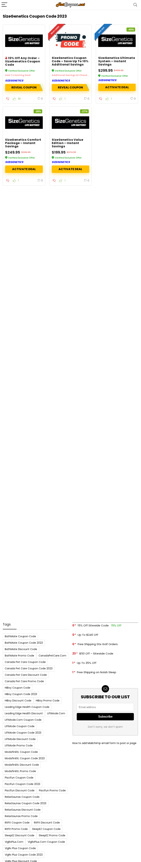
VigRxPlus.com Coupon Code (46, 842)
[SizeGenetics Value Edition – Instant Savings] (70, 122)
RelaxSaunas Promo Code (21, 816)
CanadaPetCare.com (52, 655)
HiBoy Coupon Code (17, 688)
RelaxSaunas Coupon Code (22, 797)
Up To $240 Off (88, 635)
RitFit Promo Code (16, 829)
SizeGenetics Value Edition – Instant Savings (67, 143)
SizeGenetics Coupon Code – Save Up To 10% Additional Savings (70, 61)
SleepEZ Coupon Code (46, 829)
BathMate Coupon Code (20, 636)
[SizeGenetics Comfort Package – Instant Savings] (24, 122)
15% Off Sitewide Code (93, 625)
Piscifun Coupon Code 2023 (22, 784)
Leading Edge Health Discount (24, 713)
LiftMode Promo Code (19, 745)
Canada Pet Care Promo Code (24, 681)
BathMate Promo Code (19, 655)
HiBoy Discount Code (18, 700)
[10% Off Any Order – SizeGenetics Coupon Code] (24, 40)
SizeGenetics (14, 80)
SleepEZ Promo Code (52, 835)
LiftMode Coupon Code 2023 (23, 732)
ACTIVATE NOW (117, 87)
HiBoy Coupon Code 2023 (21, 694)
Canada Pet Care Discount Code (26, 675)
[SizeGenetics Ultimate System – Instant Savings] (117, 40)
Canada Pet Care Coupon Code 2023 (29, 668)
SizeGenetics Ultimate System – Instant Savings (116, 61)
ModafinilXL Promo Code (20, 771)
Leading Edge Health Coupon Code (27, 707)
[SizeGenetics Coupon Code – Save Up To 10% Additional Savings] (70, 40)
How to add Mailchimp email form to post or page (104, 743)
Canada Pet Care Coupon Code (25, 662)
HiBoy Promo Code (47, 700)
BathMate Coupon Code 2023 (24, 643)
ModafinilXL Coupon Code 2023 (25, 758)
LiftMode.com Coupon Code (23, 720)
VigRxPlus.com (14, 842)
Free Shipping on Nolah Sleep (96, 672)
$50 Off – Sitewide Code (96, 653)
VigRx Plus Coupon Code (20, 848)
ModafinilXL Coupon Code (21, 752)
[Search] (135, 5)
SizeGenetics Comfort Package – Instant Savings (23, 143)
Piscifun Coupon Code (19, 777)
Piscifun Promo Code (52, 790)
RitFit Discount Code (47, 822)
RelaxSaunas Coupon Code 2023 (25, 803)
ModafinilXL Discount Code (22, 765)
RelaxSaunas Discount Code (23, 810)
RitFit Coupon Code (17, 822)
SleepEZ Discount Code (19, 835)
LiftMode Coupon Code (20, 726)
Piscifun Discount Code (20, 790)
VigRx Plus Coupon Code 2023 (24, 854)
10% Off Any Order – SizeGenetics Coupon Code (22, 61)
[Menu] (4, 5)
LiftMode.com (56, 713)
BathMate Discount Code (21, 649)
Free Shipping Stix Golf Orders (98, 644)
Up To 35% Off (86, 663)
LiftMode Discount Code (20, 739)
